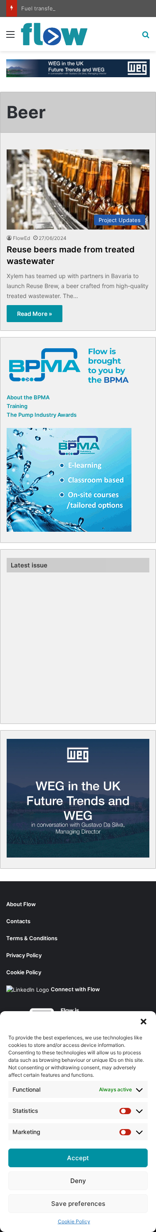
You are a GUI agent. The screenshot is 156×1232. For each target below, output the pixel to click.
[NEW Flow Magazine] (54, 34)
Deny (78, 1181)
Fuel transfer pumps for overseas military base (82, 8)
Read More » (34, 313)
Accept (78, 1158)
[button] (143, 1021)
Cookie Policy (74, 1221)
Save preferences (78, 1204)
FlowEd (21, 238)
